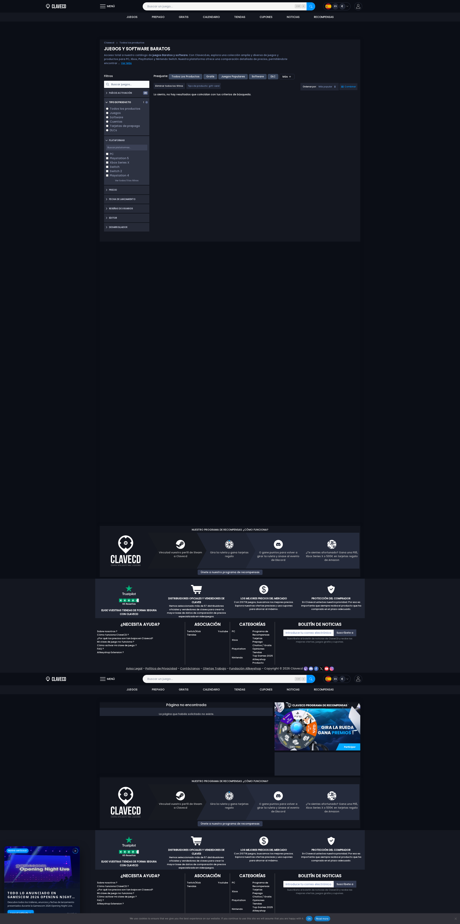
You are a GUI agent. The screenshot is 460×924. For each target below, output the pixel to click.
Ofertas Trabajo (214, 668)
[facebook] (316, 668)
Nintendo (237, 657)
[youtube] (327, 668)
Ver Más (126, 63)
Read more (322, 918)
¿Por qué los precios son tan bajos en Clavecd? (125, 638)
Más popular (325, 86)
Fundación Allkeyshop (245, 668)
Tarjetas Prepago (257, 640)
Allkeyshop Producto (259, 661)
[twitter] (321, 668)
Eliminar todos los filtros (169, 85)
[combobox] (319, 86)
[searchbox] (126, 84)
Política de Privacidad (161, 668)
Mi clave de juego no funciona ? (115, 641)
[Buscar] (311, 6)
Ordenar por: (309, 86)
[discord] (311, 668)
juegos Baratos (163, 55)
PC (233, 631)
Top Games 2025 (262, 655)
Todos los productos (185, 76)
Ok (309, 918)
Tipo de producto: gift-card (203, 85)
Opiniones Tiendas (258, 650)
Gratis (210, 76)
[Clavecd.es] (56, 6)
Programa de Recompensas (260, 633)
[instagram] (332, 668)
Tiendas (191, 634)
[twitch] (306, 668)
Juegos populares (233, 76)
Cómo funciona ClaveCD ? (113, 634)
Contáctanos (190, 668)
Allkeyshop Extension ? (110, 652)
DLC (273, 76)
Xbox (235, 640)
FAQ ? (100, 648)
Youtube (223, 631)
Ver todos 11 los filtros (127, 180)
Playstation (239, 648)
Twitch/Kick (194, 631)
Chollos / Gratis (262, 645)
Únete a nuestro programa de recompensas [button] (230, 572)
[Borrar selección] (146, 102)
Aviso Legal (134, 668)
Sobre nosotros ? (107, 631)
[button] (358, 6)
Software (258, 76)
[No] (455, 918)
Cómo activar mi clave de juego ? (117, 645)
